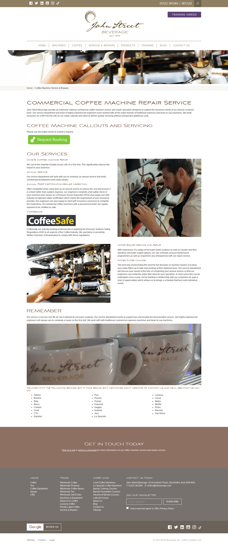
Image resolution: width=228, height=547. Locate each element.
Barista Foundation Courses (106, 491)
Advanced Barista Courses (106, 494)
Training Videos (184, 14)
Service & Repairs (68, 510)
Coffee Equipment (39, 488)
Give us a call (68, 450)
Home (30, 88)
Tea (32, 485)
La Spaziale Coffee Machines (107, 485)
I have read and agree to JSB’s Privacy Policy (152, 508)
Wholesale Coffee (68, 482)
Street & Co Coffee (69, 501)
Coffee (33, 482)
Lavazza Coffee (67, 504)
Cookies (42, 540)
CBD (32, 494)
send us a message (87, 450)
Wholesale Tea (67, 491)
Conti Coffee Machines (104, 482)
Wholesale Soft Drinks (70, 494)
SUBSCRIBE (172, 501)
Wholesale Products (69, 485)
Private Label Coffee (70, 507)
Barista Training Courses (105, 488)
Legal (52, 540)
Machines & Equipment (71, 498)
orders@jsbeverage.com (159, 485)
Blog (95, 504)
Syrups (33, 491)
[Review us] (44, 527)
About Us (97, 501)
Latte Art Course (101, 498)
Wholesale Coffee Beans (72, 488)
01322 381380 (169, 3)
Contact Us (98, 507)
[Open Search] (197, 3)
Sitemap (97, 510)
